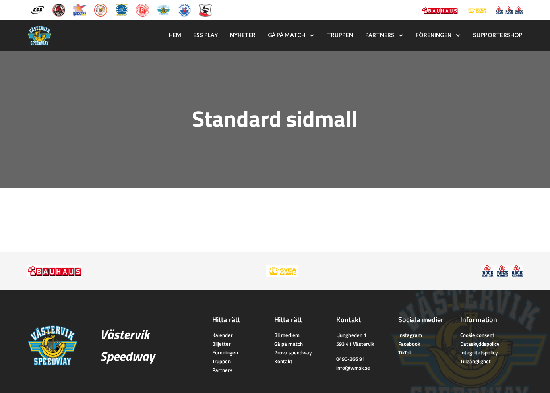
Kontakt (283, 361)
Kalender (222, 335)
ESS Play (205, 35)
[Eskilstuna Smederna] (205, 9)
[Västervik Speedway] (163, 9)
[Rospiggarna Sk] (142, 9)
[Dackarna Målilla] (79, 9)
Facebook (409, 344)
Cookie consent (477, 335)
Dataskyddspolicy (479, 344)
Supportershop (498, 35)
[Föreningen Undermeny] (458, 35)
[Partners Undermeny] (401, 35)
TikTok (405, 352)
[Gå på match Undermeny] (312, 35)
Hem (175, 35)
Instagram (410, 335)
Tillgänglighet (475, 361)
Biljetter (221, 344)
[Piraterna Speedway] (121, 9)
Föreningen (433, 35)
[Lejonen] (100, 9)
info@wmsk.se (353, 368)
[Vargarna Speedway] (184, 9)
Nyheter (243, 35)
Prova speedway (293, 352)
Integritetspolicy (479, 352)
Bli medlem (287, 335)
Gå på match (286, 35)
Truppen (340, 35)
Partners (379, 35)
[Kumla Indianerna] (58, 9)
